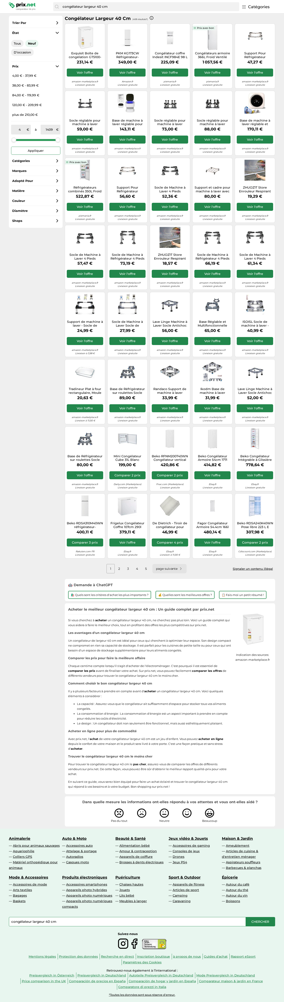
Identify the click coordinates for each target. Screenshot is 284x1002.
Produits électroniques (84, 877)
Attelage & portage (81, 851)
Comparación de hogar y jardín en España (162, 981)
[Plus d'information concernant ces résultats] (152, 18)
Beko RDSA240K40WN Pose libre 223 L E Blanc (255, 525)
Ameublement (237, 846)
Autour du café (237, 884)
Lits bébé (126, 895)
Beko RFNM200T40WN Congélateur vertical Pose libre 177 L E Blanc (170, 458)
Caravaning (182, 901)
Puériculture (127, 877)
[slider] (13, 139)
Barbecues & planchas (243, 868)
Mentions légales (42, 957)
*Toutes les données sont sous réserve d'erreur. (142, 994)
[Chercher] (56, 6)
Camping (180, 895)
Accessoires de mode (30, 884)
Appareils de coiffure (136, 857)
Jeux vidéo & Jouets (188, 838)
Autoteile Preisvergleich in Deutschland (161, 975)
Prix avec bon (205, 28)
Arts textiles (22, 890)
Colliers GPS (22, 857)
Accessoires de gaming (191, 846)
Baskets (19, 901)
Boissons (233, 901)
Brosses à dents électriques (141, 862)
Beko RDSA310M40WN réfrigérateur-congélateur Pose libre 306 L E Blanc (85, 525)
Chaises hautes (131, 884)
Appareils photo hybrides (86, 890)
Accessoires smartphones (86, 884)
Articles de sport (186, 890)
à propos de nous (187, 957)
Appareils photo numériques (89, 895)
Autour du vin (237, 895)
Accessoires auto (79, 846)
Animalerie (19, 838)
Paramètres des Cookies (142, 962)
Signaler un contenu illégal (253, 568)
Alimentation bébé (134, 846)
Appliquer (36, 151)
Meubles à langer (133, 901)
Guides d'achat (216, 957)
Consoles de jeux (186, 851)
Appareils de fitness (188, 884)
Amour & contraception (138, 851)
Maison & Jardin (237, 838)
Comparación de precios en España (97, 981)
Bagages (20, 895)
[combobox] (149, 6)
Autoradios (74, 857)
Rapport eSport (243, 957)
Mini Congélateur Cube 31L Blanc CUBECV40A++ (127, 458)
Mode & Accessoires (28, 877)
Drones (178, 857)
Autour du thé (237, 890)
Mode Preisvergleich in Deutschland (225, 975)
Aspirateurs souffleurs (243, 862)
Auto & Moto (74, 838)
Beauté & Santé (130, 838)
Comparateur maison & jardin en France (231, 981)
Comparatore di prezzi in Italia (142, 987)
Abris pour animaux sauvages (36, 846)
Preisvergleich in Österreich (51, 975)
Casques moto (77, 862)
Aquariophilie (23, 851)
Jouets (124, 890)
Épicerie (230, 877)
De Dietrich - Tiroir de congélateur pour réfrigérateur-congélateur (169, 525)
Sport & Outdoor (185, 877)
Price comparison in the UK (44, 981)
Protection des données (78, 957)
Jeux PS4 (180, 862)
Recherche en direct (117, 957)
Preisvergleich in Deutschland (101, 975)
